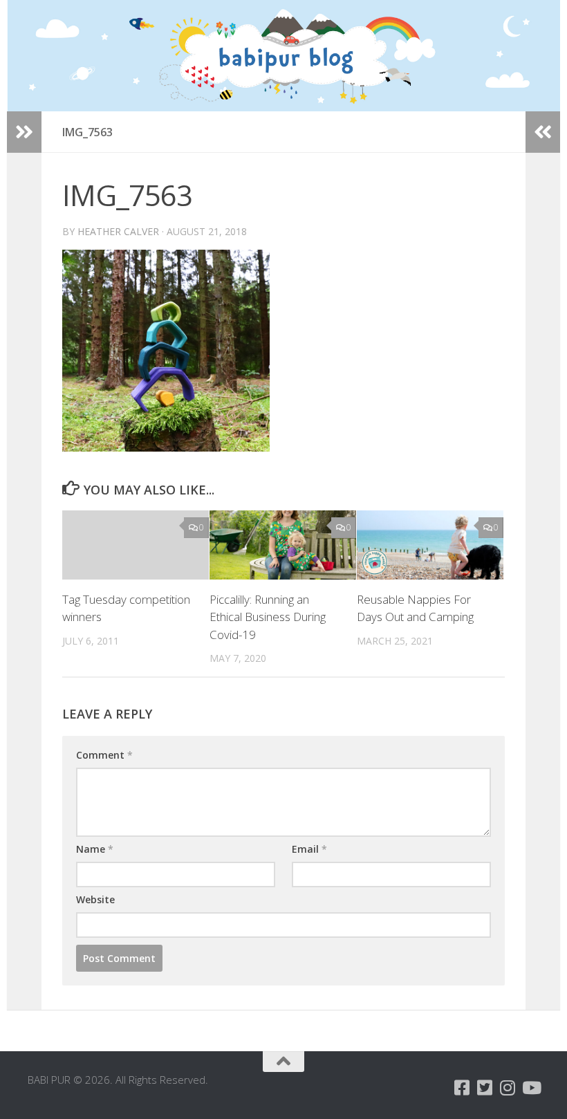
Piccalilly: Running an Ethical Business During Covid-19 (268, 616)
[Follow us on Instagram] (508, 1087)
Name (94, 849)
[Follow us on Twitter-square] (485, 1087)
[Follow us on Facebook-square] (462, 1087)
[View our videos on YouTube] (530, 1087)
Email (309, 849)
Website (95, 899)
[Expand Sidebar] (24, 132)
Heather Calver (118, 231)
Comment (104, 754)
